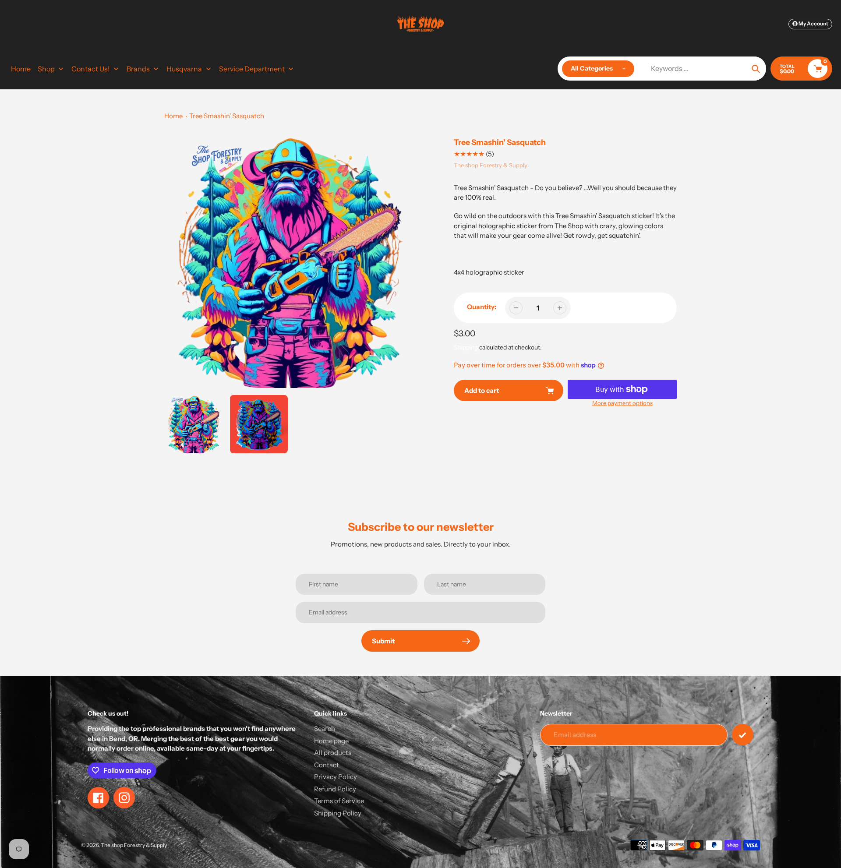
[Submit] (742, 734)
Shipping (466, 347)
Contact (326, 765)
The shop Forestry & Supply (490, 165)
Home (173, 116)
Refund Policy (335, 789)
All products (332, 752)
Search (324, 728)
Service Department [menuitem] (252, 68)
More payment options (622, 402)
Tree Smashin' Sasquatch (226, 116)
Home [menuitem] (21, 68)
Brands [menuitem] (138, 68)
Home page (331, 741)
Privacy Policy (335, 777)
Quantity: (481, 307)
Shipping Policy (337, 813)
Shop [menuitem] (46, 68)
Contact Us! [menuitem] (90, 68)
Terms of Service (339, 801)
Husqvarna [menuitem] (184, 68)
